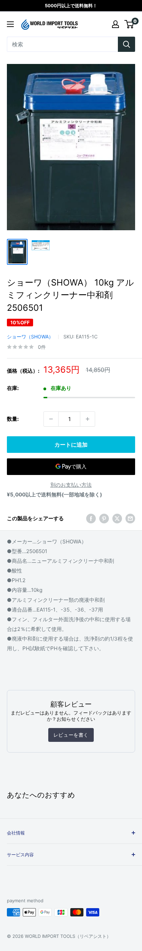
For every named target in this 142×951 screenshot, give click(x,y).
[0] (129, 24)
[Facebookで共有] (91, 518)
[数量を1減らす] (51, 419)
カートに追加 (71, 444)
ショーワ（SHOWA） (30, 336)
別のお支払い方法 (71, 485)
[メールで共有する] (130, 518)
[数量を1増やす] (87, 419)
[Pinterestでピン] (104, 518)
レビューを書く (71, 735)
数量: (13, 419)
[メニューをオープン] (10, 24)
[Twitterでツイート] (117, 518)
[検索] (126, 44)
